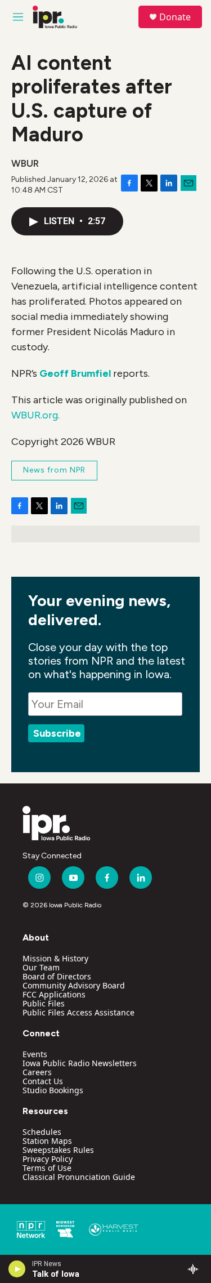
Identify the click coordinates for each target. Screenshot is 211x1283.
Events (35, 1054)
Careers (37, 1072)
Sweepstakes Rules (58, 1149)
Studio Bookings (53, 1090)
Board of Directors (57, 976)
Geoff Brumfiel (75, 373)
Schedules (42, 1131)
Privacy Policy (48, 1158)
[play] (17, 1269)
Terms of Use (47, 1167)
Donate (175, 17)
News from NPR (54, 470)
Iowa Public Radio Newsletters (80, 1063)
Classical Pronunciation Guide (79, 1176)
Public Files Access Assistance (78, 1012)
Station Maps (47, 1140)
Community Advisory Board (74, 985)
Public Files (44, 1003)
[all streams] (196, 1269)
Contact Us (43, 1081)
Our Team (41, 967)
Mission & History (55, 958)
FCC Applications (54, 994)
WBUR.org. (35, 415)
